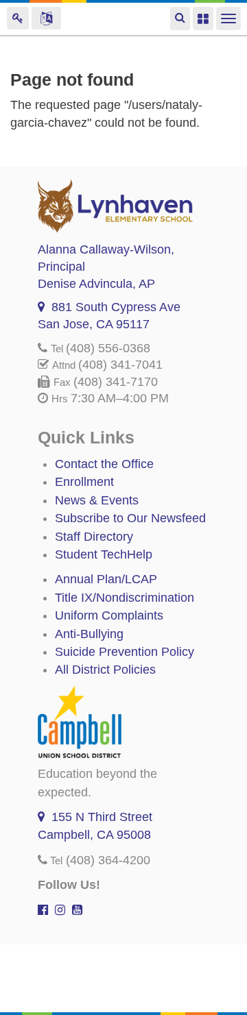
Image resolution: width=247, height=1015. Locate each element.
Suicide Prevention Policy (124, 652)
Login (18, 18)
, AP (96, 284)
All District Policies (105, 669)
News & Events (97, 500)
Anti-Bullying (89, 634)
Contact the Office (104, 464)
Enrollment (84, 482)
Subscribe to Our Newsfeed (130, 518)
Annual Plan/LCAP (106, 579)
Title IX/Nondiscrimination (124, 597)
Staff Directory (94, 536)
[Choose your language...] (46, 18)
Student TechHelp (103, 554)
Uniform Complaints (109, 615)
